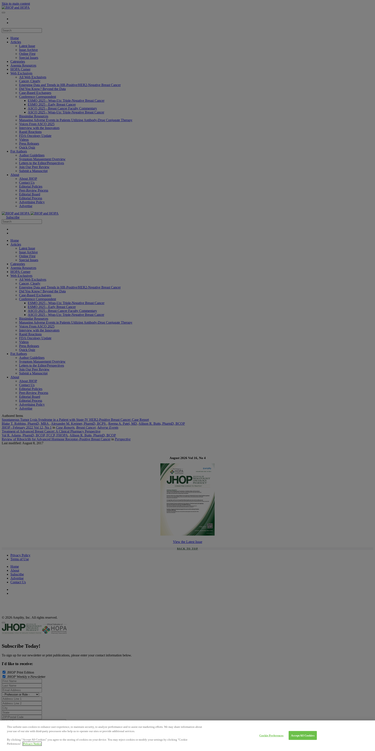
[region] (187, 735)
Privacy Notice (32, 743)
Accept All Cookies (302, 735)
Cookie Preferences (271, 735)
